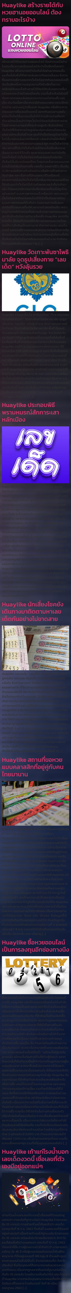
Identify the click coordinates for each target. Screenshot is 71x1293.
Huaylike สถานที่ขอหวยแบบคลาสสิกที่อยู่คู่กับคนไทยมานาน (33, 767)
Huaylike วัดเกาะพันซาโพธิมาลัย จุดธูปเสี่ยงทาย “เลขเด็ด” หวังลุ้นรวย (35, 259)
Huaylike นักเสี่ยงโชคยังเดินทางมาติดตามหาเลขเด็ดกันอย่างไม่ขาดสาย (32, 611)
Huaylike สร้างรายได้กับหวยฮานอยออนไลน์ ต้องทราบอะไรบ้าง (32, 12)
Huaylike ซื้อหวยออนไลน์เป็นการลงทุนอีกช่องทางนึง (35, 946)
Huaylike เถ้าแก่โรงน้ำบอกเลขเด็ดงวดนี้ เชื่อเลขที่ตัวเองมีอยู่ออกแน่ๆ (35, 1159)
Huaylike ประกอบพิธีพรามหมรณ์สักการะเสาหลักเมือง (30, 412)
